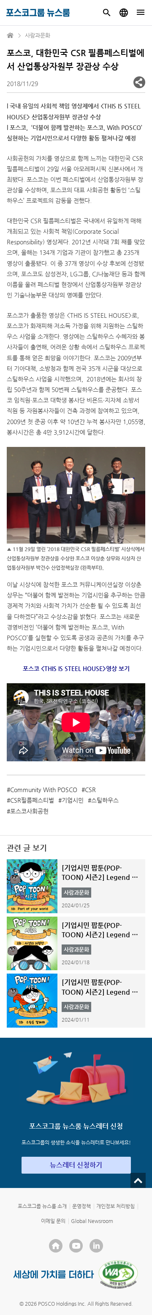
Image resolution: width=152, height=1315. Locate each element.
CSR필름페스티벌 (32, 800)
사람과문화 (37, 35)
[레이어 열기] (139, 82)
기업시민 (73, 800)
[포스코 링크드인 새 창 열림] (96, 1246)
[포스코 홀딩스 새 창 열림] (55, 1246)
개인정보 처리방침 (115, 1206)
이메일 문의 (53, 1221)
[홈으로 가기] (10, 35)
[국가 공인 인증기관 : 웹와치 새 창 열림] (118, 1274)
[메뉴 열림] (141, 12)
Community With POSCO (43, 789)
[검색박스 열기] (107, 13)
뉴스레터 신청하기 (76, 1165)
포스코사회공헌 (29, 811)
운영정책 (81, 1206)
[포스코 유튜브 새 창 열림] (76, 1246)
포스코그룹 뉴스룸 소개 (42, 1206)
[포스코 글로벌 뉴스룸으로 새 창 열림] (124, 13)
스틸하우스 (105, 800)
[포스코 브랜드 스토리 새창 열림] (54, 1274)
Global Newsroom (92, 1221)
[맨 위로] (138, 1180)
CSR (90, 789)
